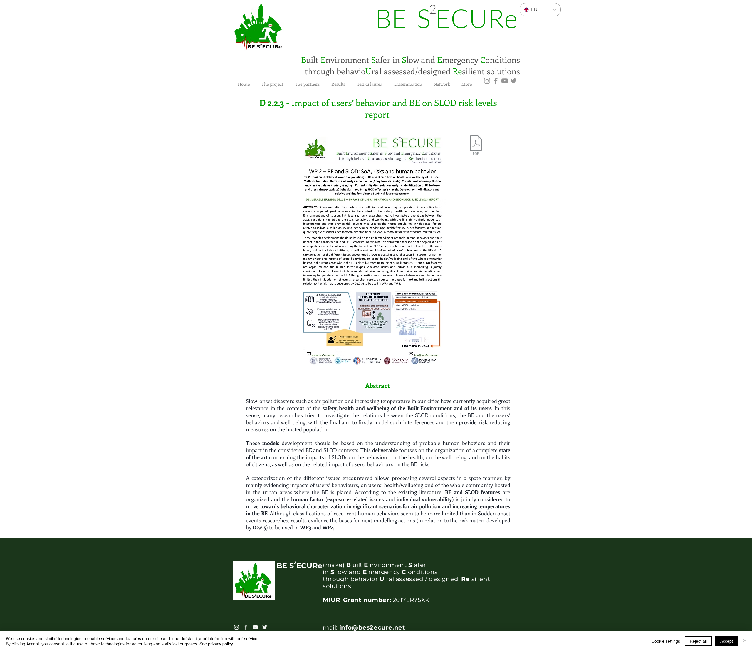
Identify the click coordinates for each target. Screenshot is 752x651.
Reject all (698, 641)
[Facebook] (496, 81)
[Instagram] (487, 81)
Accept (726, 641)
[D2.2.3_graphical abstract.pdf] (476, 145)
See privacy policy (216, 644)
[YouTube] (505, 81)
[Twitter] (513, 81)
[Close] (744, 641)
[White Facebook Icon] (246, 627)
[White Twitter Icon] (264, 627)
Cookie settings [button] (666, 641)
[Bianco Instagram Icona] (236, 627)
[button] (272, 81)
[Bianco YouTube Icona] (255, 627)
